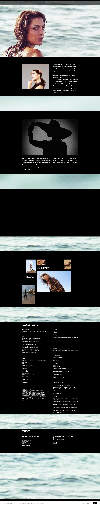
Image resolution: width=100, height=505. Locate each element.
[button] (50, 137)
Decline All (89, 503)
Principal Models (25, 441)
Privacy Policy (45, 503)
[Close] (98, 503)
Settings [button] (83, 503)
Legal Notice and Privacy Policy (48, 501)
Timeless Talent (56, 437)
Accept (95, 503)
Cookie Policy (64, 501)
